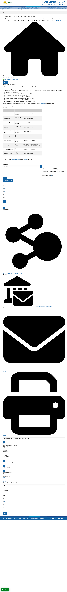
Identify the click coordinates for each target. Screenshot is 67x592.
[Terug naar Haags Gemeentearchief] (7, 2)
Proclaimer (8, 518)
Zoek (5, 178)
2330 (4, 477)
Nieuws (5, 10)
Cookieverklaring (16, 518)
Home (2, 10)
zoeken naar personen (15, 159)
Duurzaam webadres (6, 436)
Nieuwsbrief (62, 519)
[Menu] (4, 208)
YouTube (59, 519)
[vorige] (4, 182)
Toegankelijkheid (34, 518)
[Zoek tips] (41, 166)
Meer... (5, 82)
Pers (3, 518)
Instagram (56, 519)
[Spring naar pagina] (4, 201)
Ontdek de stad (13, 10)
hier (51, 175)
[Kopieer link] (4, 442)
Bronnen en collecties (30, 10)
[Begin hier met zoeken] (34, 75)
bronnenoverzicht (58, 20)
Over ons (39, 10)
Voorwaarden (25, 518)
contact (25, 159)
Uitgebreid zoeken (8, 180)
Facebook (50, 519)
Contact (44, 10)
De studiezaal (21, 10)
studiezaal (43, 103)
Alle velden (5, 164)
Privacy (41, 518)
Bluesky (53, 519)
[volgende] (4, 197)
